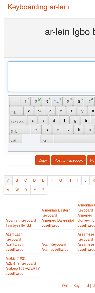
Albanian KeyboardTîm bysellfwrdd (21, 223)
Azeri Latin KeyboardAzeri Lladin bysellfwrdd (15, 242)
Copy (43, 160)
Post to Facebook (68, 160)
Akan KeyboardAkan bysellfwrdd (55, 247)
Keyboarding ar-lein (38, 6)
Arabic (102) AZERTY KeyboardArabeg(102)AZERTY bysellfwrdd (23, 266)
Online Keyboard (75, 285)
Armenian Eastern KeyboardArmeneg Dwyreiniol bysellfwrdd (58, 217)
